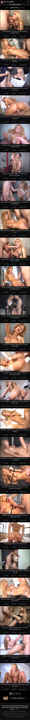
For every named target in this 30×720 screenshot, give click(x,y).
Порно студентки (15, 707)
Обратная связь (17, 705)
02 (13, 693)
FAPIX (12, 709)
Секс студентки (6, 707)
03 (16, 693)
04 (19, 693)
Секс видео (25, 705)
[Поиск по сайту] (28, 1)
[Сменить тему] (16, 709)
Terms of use (8, 705)
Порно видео (24, 707)
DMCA (3, 705)
